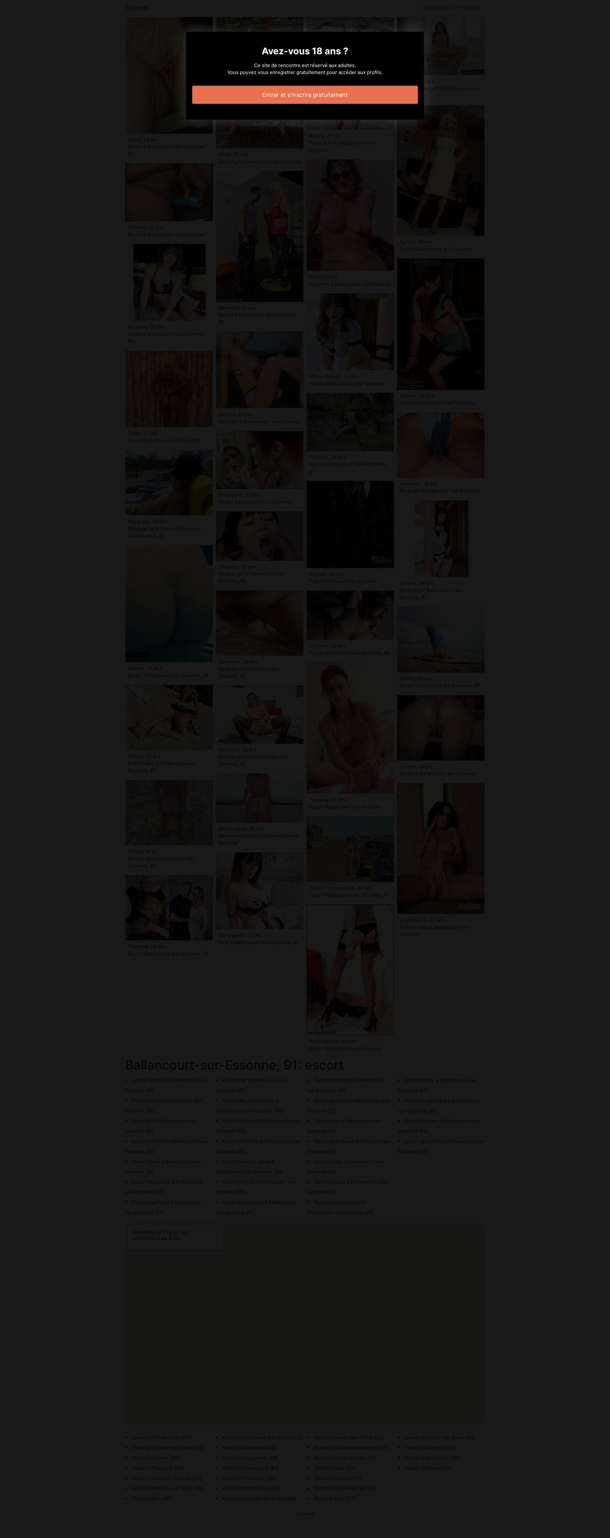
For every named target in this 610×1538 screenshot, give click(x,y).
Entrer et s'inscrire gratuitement (305, 94)
